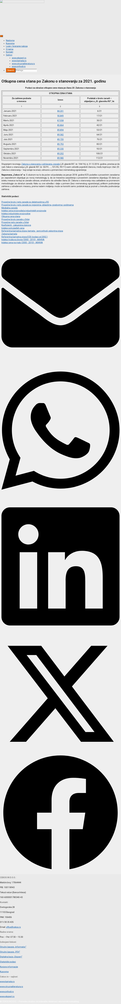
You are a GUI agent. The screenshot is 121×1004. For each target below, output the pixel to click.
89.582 (60, 134)
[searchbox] (26, 70)
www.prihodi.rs (19, 66)
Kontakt (9, 52)
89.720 (60, 139)
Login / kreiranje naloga (17, 46)
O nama (9, 49)
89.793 (60, 144)
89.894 (60, 130)
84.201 (60, 111)
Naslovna (10, 40)
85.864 (60, 125)
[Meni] (1, 36)
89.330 (60, 149)
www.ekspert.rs (19, 58)
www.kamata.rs (19, 61)
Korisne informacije (9, 967)
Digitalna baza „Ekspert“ (11, 957)
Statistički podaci (8, 962)
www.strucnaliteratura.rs (23, 63)
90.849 (60, 116)
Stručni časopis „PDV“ (10, 952)
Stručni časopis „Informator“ (13, 947)
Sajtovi (9, 55)
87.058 (60, 120)
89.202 (60, 153)
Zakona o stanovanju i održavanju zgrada (40, 164)
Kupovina (10, 43)
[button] (60, 303)
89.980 (60, 158)
